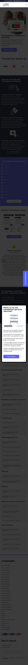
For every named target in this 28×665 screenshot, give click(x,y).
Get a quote (11, 356)
